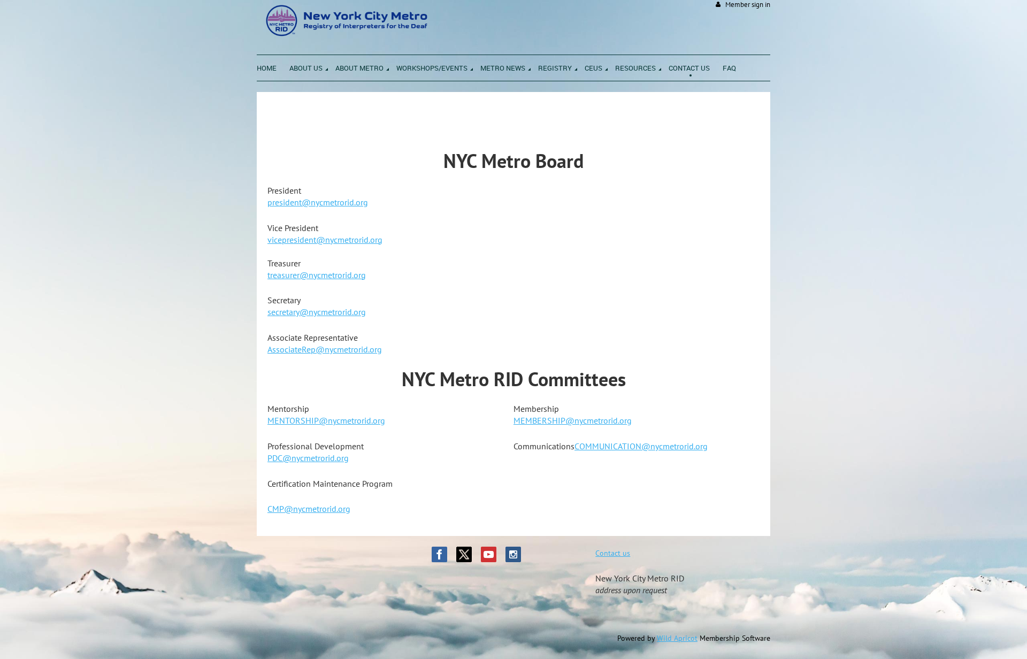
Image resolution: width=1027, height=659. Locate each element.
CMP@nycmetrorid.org (308, 508)
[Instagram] (513, 554)
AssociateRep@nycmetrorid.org (324, 349)
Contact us (612, 553)
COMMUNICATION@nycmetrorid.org (641, 446)
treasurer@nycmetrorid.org (316, 275)
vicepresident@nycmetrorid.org (324, 239)
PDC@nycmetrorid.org (308, 458)
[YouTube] (488, 554)
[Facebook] (439, 554)
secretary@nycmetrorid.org (316, 311)
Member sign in (747, 4)
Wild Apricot (677, 638)
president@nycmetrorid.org (317, 202)
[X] (464, 554)
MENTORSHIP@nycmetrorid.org (326, 420)
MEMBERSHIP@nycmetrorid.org (573, 420)
